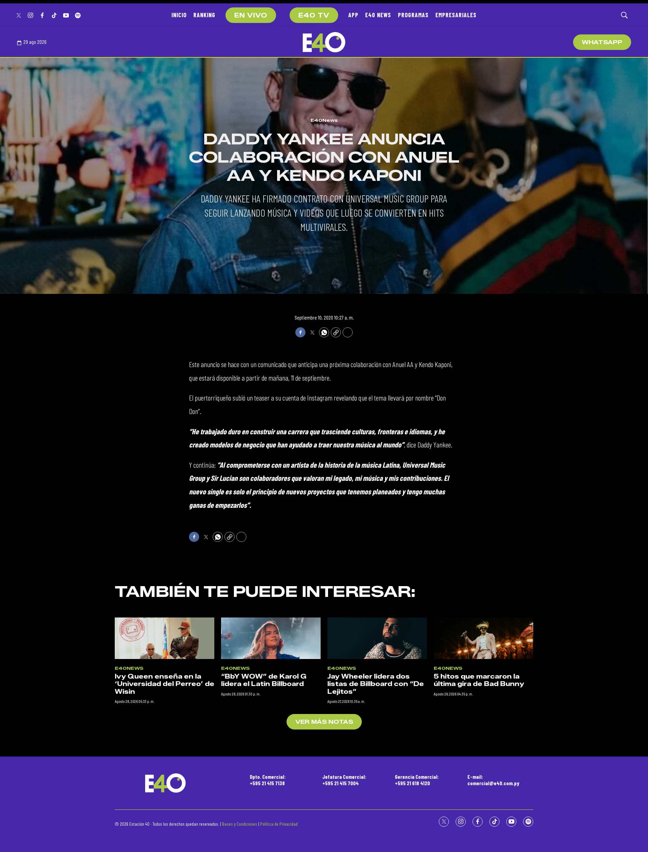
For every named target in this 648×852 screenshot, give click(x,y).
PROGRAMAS (413, 15)
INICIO (179, 15)
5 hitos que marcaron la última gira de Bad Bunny (479, 680)
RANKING (204, 15)
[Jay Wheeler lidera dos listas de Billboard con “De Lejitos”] (377, 638)
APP (353, 15)
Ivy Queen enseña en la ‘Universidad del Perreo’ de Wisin (164, 684)
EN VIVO (250, 15)
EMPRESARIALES (456, 15)
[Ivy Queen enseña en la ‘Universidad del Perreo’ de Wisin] (164, 638)
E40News (324, 120)
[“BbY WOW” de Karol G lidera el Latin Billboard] (271, 638)
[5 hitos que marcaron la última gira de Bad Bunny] (483, 638)
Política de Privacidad (279, 824)
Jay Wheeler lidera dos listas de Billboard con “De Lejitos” (375, 684)
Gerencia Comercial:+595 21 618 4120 (417, 779)
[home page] (324, 42)
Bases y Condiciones (239, 824)
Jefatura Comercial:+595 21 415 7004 (344, 779)
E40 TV (313, 15)
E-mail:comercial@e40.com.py (493, 779)
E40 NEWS (378, 15)
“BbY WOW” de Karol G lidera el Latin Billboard (263, 680)
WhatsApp (602, 42)
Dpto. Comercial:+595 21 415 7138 (268, 779)
